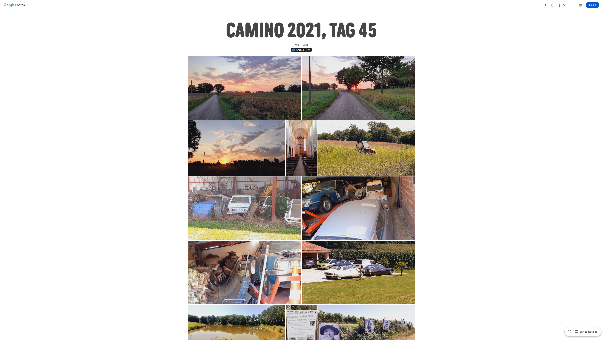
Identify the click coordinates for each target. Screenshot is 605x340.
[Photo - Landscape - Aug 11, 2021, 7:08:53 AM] (358, 88)
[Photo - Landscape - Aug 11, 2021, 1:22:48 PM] (244, 208)
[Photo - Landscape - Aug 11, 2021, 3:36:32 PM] (358, 208)
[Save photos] (564, 5)
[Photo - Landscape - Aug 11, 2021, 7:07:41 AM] (244, 88)
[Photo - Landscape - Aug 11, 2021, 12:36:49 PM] (366, 148)
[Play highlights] (545, 5)
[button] (580, 5)
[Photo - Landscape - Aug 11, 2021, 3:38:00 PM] (358, 272)
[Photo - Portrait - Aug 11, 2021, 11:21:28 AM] (301, 148)
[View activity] (558, 5)
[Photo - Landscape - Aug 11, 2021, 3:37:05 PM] (244, 272)
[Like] (569, 332)
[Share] (552, 5)
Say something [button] (588, 331)
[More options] (571, 5)
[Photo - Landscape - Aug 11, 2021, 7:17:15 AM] (236, 148)
